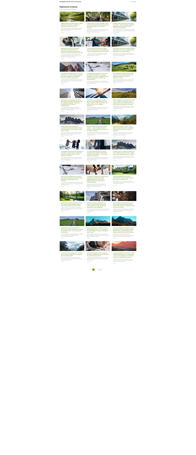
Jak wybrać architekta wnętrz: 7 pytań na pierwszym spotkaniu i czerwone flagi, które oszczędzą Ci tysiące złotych (98, 254)
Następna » (100, 269)
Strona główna (133, 1)
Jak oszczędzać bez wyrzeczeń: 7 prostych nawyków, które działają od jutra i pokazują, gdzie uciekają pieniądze (71, 254)
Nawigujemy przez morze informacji (70, 1)
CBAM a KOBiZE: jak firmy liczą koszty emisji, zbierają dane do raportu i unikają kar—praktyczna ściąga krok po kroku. (72, 25)
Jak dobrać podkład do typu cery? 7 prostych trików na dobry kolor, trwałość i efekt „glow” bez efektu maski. (123, 178)
